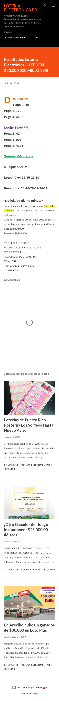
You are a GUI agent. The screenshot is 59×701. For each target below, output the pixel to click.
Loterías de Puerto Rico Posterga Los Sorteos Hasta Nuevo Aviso (28, 425)
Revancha (10, 261)
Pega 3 (8, 252)
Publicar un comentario (36, 465)
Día (20, 243)
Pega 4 (17, 252)
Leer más (9, 469)
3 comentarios (30, 569)
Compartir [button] (11, 270)
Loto (26, 243)
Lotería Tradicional (14, 37)
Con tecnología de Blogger (31, 687)
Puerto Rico (26, 266)
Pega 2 (37, 247)
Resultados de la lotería (20, 256)
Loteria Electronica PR (20, 7)
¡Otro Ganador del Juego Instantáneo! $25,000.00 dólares (26, 529)
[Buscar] (45, 6)
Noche (28, 247)
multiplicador (13, 247)
